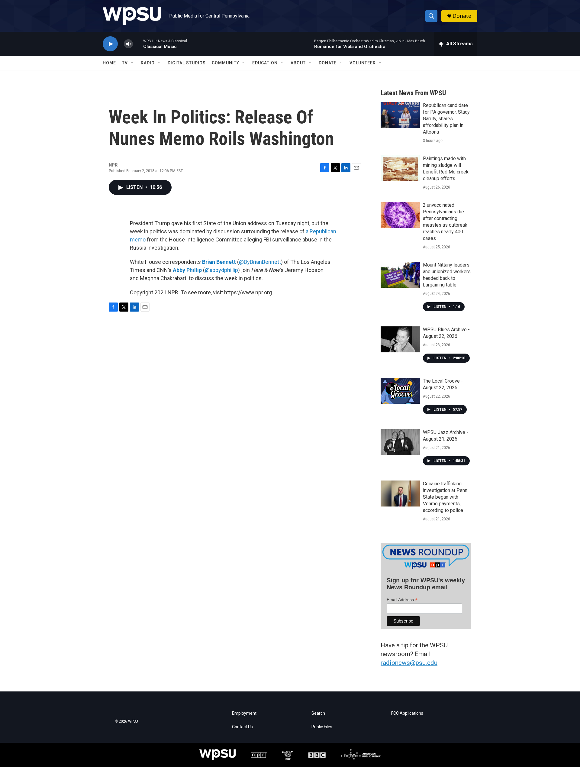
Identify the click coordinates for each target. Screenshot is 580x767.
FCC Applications (407, 713)
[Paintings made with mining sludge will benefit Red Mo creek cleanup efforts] (400, 168)
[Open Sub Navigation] (132, 62)
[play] (110, 43)
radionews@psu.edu (409, 662)
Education (265, 62)
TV (125, 62)
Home (109, 62)
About (298, 62)
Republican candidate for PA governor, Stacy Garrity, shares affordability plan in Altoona (446, 118)
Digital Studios (187, 62)
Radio (148, 62)
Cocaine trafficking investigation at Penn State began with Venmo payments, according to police (445, 497)
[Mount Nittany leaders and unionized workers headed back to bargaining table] (400, 275)
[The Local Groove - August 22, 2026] (400, 391)
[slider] (138, 43)
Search (318, 713)
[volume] (128, 44)
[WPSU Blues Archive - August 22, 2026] (400, 339)
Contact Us (242, 727)
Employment (244, 713)
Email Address (402, 600)
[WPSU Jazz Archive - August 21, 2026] (400, 442)
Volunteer (363, 62)
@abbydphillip (221, 270)
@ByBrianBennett (260, 262)
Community (225, 62)
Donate (462, 16)
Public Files (321, 727)
